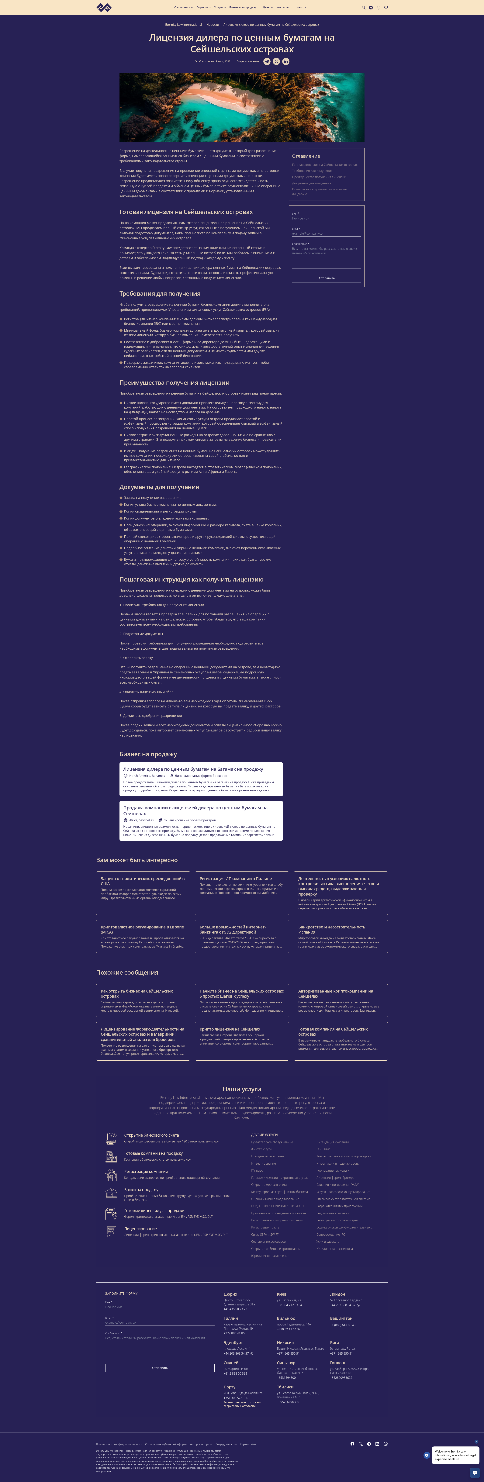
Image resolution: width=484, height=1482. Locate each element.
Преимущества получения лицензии (319, 177)
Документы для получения (311, 183)
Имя (295, 213)
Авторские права (201, 1444)
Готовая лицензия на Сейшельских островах (325, 165)
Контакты (283, 7)
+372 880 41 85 (234, 1333)
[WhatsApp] (385, 1444)
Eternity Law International (183, 24)
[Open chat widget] (475, 1473)
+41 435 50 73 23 (235, 1309)
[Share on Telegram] (267, 61)
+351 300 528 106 (236, 1398)
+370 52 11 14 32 (288, 1329)
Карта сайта (248, 1444)
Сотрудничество (226, 1444)
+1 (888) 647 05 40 (342, 1325)
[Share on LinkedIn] (285, 61)
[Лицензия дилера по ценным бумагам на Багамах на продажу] (201, 779)
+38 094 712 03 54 (289, 1305)
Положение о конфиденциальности (119, 1444)
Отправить (327, 278)
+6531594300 (286, 1378)
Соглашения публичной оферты (166, 1444)
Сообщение (300, 244)
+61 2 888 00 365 (235, 1374)
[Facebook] (352, 1444)
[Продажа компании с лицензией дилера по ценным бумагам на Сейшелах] (201, 821)
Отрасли (202, 7)
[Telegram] (369, 1444)
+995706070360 (288, 1402)
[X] (360, 1444)
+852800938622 (341, 1378)
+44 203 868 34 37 (342, 1305)
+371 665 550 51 (288, 1354)
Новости (301, 7)
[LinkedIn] (377, 1444)
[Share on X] (276, 61)
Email (296, 228)
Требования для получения (312, 171)
